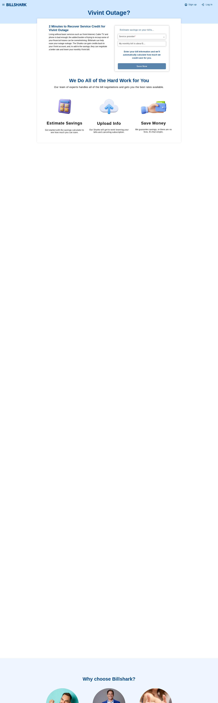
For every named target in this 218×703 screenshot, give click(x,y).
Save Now (142, 66)
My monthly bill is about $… (132, 43)
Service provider (127, 36)
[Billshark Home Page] (16, 4)
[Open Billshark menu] (3, 4)
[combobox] (142, 36)
